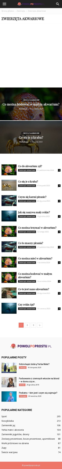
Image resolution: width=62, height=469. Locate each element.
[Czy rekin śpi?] (9, 308)
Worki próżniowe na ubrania (15, 443)
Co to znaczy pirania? (30, 243)
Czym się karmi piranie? (32, 196)
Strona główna (8, 11)
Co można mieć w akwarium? (35, 258)
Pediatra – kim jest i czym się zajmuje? (38, 393)
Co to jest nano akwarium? (33, 289)
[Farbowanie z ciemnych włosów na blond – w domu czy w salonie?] (9, 382)
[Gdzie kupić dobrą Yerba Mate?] (9, 368)
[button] (58, 4)
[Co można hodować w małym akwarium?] (31, 112)
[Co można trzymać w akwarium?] (9, 231)
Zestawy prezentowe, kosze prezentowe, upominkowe (28, 438)
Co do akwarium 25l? (30, 166)
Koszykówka (8, 420)
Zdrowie (23, 396)
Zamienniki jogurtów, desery (15, 434)
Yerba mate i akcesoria (13, 429)
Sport (4, 416)
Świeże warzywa (9, 452)
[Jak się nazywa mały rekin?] (9, 216)
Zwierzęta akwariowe (31, 100)
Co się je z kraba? (28, 181)
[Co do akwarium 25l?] (9, 169)
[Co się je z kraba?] (31, 141)
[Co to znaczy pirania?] (9, 246)
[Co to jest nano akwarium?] (9, 292)
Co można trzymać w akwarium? (37, 227)
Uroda (22, 385)
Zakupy (23, 367)
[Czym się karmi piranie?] (9, 200)
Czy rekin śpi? (26, 304)
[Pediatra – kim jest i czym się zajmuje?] (9, 396)
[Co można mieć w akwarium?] (9, 262)
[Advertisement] (31, 55)
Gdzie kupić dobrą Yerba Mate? (34, 364)
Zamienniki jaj (8, 425)
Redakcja (23, 109)
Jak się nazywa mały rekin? (34, 212)
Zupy (4, 447)
